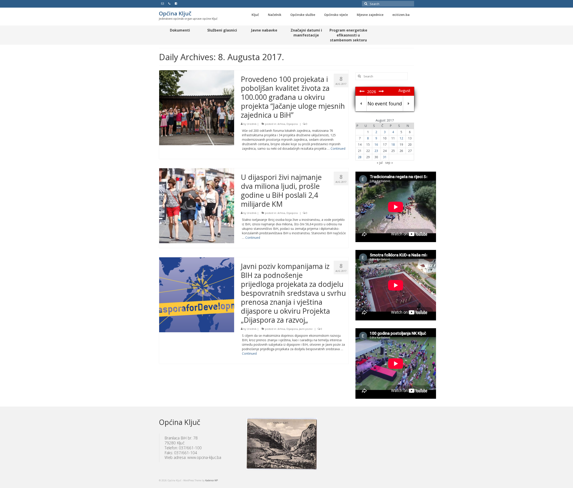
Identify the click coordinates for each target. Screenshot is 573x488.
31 (385, 157)
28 (359, 157)
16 (376, 144)
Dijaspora (292, 124)
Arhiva (281, 124)
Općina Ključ (175, 13)
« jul (380, 162)
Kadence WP (211, 480)
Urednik (252, 124)
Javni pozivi (305, 328)
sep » (389, 162)
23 (376, 151)
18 (393, 144)
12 (401, 138)
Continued (338, 148)
